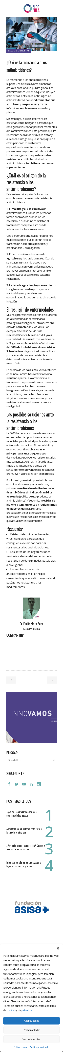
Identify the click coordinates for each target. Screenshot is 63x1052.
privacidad (27, 1010)
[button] (58, 948)
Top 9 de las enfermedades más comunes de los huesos (21, 814)
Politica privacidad (39, 1047)
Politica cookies (21, 1047)
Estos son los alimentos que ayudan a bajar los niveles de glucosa (23, 864)
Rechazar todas (31, 1030)
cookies (11, 1010)
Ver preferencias (31, 1039)
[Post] (18, 642)
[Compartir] (10, 642)
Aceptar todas (31, 1020)
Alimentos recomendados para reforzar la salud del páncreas (24, 830)
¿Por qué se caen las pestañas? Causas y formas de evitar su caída (25, 847)
